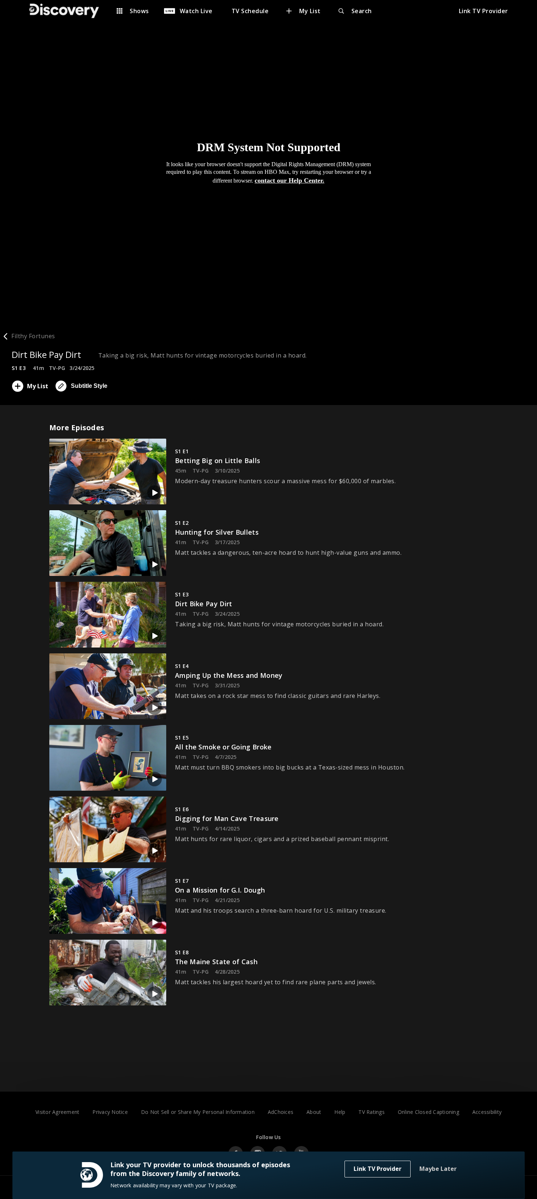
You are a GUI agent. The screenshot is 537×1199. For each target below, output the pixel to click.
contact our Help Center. (289, 180)
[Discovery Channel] (67, 11)
